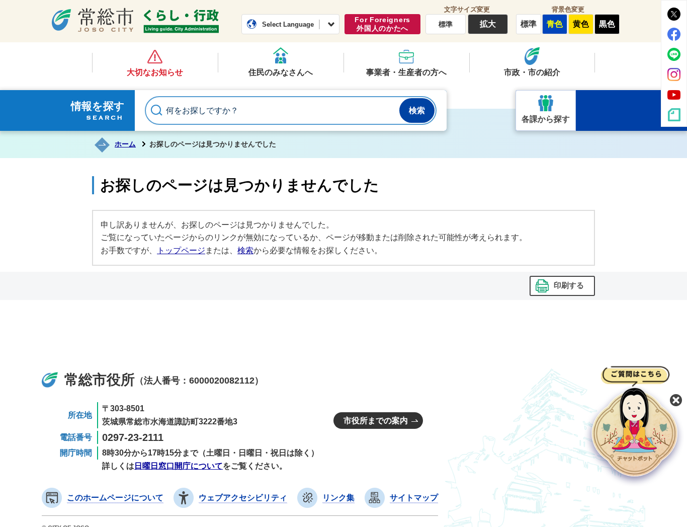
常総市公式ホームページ (92, 20)
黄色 (581, 24)
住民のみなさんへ (280, 72)
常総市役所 (99, 380)
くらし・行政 (181, 21)
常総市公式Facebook (673, 34)
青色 (555, 24)
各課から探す (546, 119)
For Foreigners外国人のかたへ (382, 24)
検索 (245, 250)
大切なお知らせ (155, 72)
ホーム (125, 144)
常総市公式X (673, 14)
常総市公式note (673, 114)
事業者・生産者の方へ (406, 72)
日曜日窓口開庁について (178, 466)
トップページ (181, 250)
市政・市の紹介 (532, 72)
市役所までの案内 (375, 420)
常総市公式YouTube (673, 94)
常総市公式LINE (673, 54)
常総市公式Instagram (673, 74)
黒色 (607, 24)
